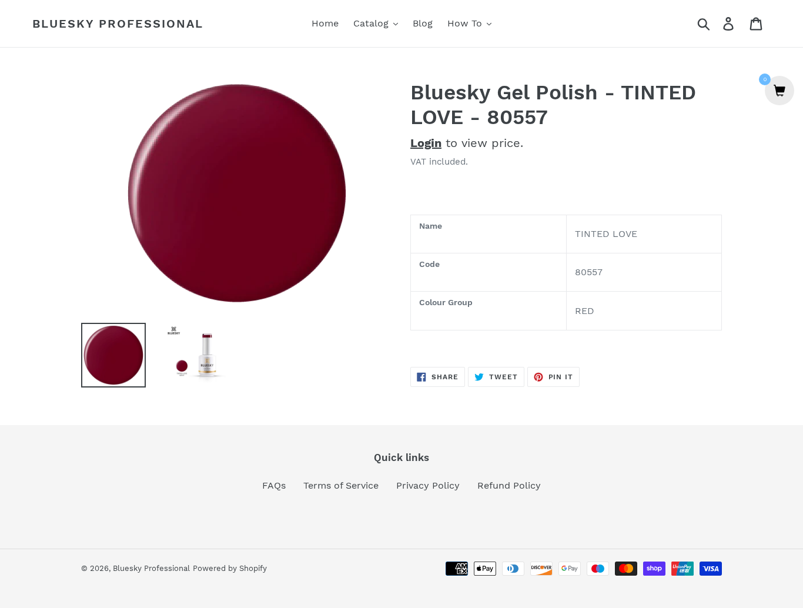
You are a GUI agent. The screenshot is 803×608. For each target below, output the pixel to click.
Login (425, 143)
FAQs (274, 485)
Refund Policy (509, 485)
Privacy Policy (428, 485)
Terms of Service (341, 485)
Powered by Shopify (230, 568)
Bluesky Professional (117, 23)
